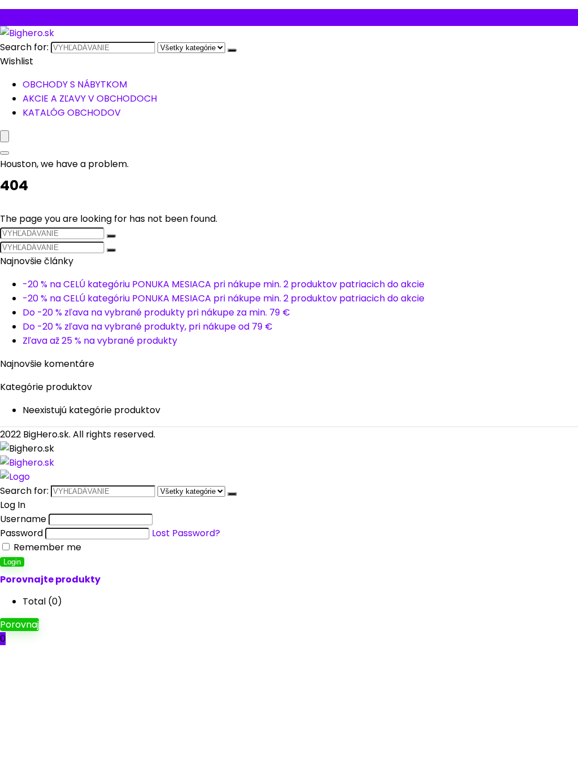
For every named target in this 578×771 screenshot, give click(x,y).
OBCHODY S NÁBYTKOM (75, 84)
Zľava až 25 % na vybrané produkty (100, 340)
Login (12, 562)
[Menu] (4, 136)
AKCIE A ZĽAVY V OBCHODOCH (90, 98)
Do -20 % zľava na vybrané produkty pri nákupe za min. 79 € (156, 312)
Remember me (46, 547)
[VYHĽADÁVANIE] (232, 50)
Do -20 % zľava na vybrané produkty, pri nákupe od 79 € (148, 326)
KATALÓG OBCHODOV (72, 112)
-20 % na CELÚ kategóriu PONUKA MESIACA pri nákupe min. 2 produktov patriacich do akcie (223, 284)
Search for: (24, 47)
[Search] (4, 153)
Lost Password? (186, 533)
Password (21, 533)
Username (23, 518)
